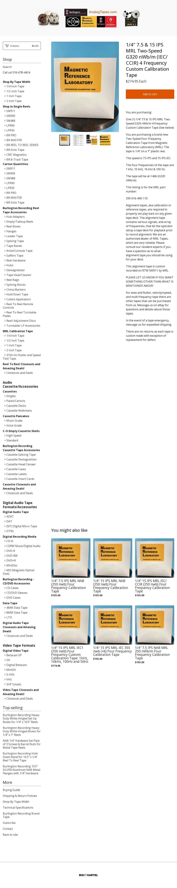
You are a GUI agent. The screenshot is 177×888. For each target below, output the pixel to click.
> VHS (7, 679)
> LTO (7, 617)
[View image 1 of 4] (64, 140)
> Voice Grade (12, 425)
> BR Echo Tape (13, 150)
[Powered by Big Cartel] (88, 875)
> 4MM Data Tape (15, 608)
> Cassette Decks (14, 406)
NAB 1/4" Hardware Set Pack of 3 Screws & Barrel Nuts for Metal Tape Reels (22, 744)
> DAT (7, 521)
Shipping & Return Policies (20, 796)
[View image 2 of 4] (78, 140)
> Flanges (9, 231)
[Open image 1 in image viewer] (85, 87)
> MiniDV (9, 670)
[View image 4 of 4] (105, 140)
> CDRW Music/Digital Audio (21, 546)
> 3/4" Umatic (12, 684)
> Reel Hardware (14, 260)
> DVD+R (9, 560)
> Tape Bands (12, 246)
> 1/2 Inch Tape (13, 91)
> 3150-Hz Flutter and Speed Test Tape (22, 356)
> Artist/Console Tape (17, 251)
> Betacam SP (12, 655)
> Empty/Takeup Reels (18, 221)
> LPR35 (9, 130)
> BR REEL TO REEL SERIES (20, 145)
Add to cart (150, 94)
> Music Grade (12, 421)
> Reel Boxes (12, 226)
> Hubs (8, 265)
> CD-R (8, 541)
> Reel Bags (11, 280)
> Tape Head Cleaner (17, 275)
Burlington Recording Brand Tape (21, 815)
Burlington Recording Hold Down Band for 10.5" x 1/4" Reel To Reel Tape (20, 757)
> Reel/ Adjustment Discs (19, 321)
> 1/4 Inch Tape (13, 86)
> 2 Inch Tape (12, 101)
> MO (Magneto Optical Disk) (18, 572)
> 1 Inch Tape (12, 96)
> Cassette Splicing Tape (19, 454)
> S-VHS (8, 674)
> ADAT (8, 516)
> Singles (9, 396)
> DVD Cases (12, 598)
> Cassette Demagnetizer (20, 459)
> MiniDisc (10, 565)
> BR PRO (9, 135)
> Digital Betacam (15, 665)
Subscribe (9, 823)
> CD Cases (10, 588)
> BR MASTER (12, 140)
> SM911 (9, 111)
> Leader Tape (13, 236)
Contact (8, 829)
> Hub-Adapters (14, 217)
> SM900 (9, 116)
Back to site (10, 835)
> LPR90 (9, 125)
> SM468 (9, 121)
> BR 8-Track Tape (15, 159)
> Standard (10, 440)
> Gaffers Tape (13, 255)
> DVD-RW (10, 556)
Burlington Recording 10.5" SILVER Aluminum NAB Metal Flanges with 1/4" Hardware (21, 769)
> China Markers (14, 289)
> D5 (6, 660)
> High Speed (12, 435)
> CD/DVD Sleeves (15, 593)
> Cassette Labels (15, 474)
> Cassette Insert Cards (18, 479)
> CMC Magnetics (15, 155)
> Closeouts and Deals (18, 373)
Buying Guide (11, 790)
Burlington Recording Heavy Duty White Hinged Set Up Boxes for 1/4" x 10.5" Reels (21, 718)
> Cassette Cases (14, 469)
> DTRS (8, 531)
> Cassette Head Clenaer (19, 464)
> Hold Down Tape (15, 294)
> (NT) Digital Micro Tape (20, 526)
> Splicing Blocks (14, 285)
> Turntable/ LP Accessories (21, 325)
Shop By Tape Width (16, 802)
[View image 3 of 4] (91, 140)
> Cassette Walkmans (17, 410)
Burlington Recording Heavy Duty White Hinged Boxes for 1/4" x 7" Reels (22, 731)
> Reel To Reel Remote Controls (18, 305)
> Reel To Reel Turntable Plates (19, 314)
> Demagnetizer (14, 270)
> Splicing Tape (13, 241)
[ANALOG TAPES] (88, 18)
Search (7, 67)
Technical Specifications (18, 807)
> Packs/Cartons (14, 401)
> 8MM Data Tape (15, 612)
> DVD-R (9, 551)
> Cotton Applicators (17, 299)
